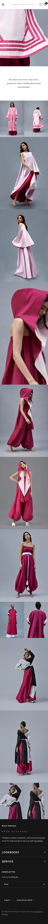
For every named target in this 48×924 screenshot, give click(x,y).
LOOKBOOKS (10, 852)
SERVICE (7, 861)
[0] (44, 4)
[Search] (41, 4)
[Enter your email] (43, 884)
